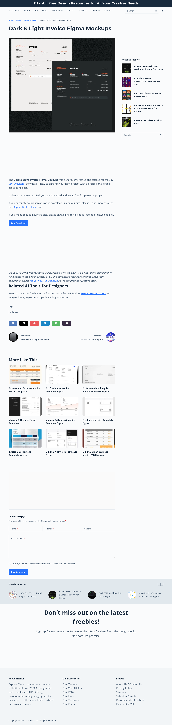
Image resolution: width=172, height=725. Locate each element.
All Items (13, 11)
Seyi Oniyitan (16, 183)
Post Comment (18, 572)
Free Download (18, 223)
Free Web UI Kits (72, 688)
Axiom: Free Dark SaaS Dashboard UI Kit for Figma (70, 594)
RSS (132, 704)
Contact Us (135, 684)
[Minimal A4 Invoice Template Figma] (62, 438)
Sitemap (121, 692)
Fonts (94, 11)
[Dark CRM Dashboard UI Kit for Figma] (92, 595)
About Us (121, 684)
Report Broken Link (24, 207)
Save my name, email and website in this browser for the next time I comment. (43, 563)
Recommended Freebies (130, 700)
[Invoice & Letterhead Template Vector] (25, 438)
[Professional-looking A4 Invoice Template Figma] (99, 374)
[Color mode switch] (162, 11)
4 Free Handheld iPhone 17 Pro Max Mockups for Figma (148, 108)
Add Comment (18, 538)
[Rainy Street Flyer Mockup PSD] (126, 122)
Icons (82, 11)
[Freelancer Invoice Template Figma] (99, 406)
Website (87, 528)
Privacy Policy (124, 688)
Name (14, 528)
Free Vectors (69, 684)
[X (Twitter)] (23, 323)
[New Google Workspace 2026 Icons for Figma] (132, 595)
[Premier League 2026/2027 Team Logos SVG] (126, 82)
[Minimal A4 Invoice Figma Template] (25, 406)
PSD (36, 11)
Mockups (56, 11)
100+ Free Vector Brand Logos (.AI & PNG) (30, 595)
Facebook (121, 704)
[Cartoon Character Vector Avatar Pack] (126, 95)
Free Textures (70, 700)
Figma (44, 11)
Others (107, 11)
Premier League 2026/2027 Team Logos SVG (147, 81)
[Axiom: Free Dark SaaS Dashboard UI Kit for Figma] (126, 68)
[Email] (66, 323)
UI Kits (70, 11)
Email (50, 528)
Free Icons (68, 696)
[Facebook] (13, 323)
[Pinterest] (34, 323)
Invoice (14, 312)
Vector (27, 11)
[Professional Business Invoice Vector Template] (25, 374)
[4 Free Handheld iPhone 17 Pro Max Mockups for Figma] (126, 109)
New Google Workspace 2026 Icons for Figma (150, 595)
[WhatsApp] (56, 323)
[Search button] (156, 10)
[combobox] (140, 135)
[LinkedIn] (45, 323)
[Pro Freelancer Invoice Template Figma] (62, 374)
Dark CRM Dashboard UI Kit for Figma (110, 595)
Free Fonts (68, 704)
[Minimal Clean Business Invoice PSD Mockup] (99, 438)
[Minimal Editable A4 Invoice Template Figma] (62, 406)
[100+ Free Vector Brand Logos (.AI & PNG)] (13, 595)
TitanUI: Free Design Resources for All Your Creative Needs (86, 3)
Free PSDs (68, 692)
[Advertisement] (62, 155)
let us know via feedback (44, 280)
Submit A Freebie (126, 696)
